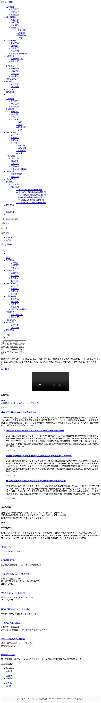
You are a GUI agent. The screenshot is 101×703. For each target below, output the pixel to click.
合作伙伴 (15, 27)
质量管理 (10, 171)
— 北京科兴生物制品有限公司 (29, 190)
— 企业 (19, 38)
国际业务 (15, 46)
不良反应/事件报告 (19, 53)
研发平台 (15, 20)
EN (11, 89)
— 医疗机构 (21, 35)
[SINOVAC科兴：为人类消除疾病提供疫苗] (7, 2)
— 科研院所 (21, 30)
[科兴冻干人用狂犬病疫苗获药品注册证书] (19, 403)
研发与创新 (11, 132)
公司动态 (10, 109)
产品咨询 (15, 51)
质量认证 (15, 61)
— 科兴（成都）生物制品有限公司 (31, 203)
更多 (3, 400)
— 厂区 (19, 130)
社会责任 (15, 14)
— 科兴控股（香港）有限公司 (29, 197)
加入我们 (15, 87)
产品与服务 (11, 156)
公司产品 (15, 43)
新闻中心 (15, 68)
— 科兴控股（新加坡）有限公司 (30, 200)
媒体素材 (15, 76)
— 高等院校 (21, 33)
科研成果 (15, 25)
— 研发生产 (21, 127)
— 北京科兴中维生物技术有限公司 (31, 192)
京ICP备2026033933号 (25, 699)
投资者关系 (11, 179)
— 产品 (19, 125)
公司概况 (15, 9)
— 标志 (19, 122)
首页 (8, 258)
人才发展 (15, 84)
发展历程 (15, 12)
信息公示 (15, 48)
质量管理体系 (17, 59)
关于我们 (10, 99)
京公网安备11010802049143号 (50, 699)
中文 (8, 89)
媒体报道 (15, 71)
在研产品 (15, 22)
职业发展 (10, 182)
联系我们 (10, 92)
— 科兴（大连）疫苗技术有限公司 (31, 195)
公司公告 (15, 74)
